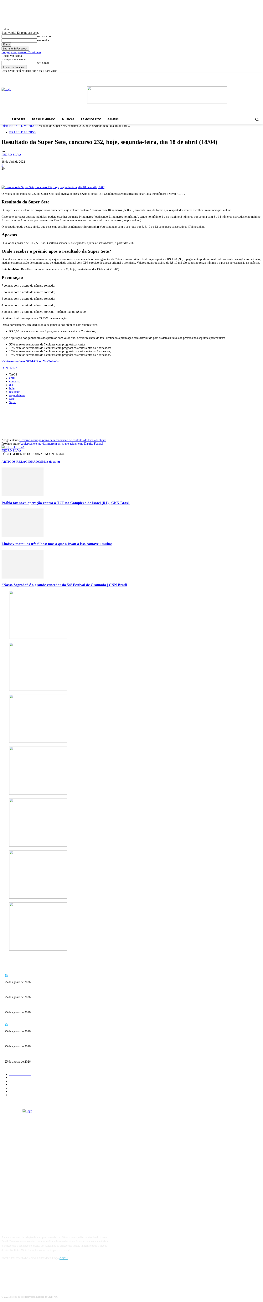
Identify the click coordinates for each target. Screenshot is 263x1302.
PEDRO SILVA (11, 154)
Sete (11, 398)
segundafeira (17, 395)
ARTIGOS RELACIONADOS (22, 461)
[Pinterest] (35, 174)
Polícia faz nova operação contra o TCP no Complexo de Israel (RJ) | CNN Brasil (66, 503)
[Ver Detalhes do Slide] (157, 102)
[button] (256, 119)
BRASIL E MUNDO (22, 125)
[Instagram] (15, 1276)
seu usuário (44, 36)
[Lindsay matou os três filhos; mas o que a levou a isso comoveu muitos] (23, 536)
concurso (14, 381)
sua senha (43, 40)
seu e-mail (43, 62)
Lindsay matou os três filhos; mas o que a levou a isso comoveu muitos (57, 544)
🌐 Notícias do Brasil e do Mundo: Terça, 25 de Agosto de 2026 (40, 975)
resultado (14, 391)
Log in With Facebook (15, 48)
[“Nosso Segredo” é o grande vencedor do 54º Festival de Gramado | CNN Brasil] (23, 577)
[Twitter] (21, 174)
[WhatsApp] (49, 174)
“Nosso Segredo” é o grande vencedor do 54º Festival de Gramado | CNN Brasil (64, 585)
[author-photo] (13, 447)
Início (5, 125)
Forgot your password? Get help (21, 52)
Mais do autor (51, 461)
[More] (63, 174)
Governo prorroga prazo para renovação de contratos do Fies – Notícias (62, 440)
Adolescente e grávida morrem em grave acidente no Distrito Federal (62, 443)
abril (12, 378)
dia (11, 384)
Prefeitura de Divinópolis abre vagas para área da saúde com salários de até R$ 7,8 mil (52, 1005)
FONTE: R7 (9, 368)
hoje (11, 388)
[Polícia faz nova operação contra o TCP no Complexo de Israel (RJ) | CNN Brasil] (23, 495)
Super (12, 402)
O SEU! (63, 1258)
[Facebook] (209, 75)
